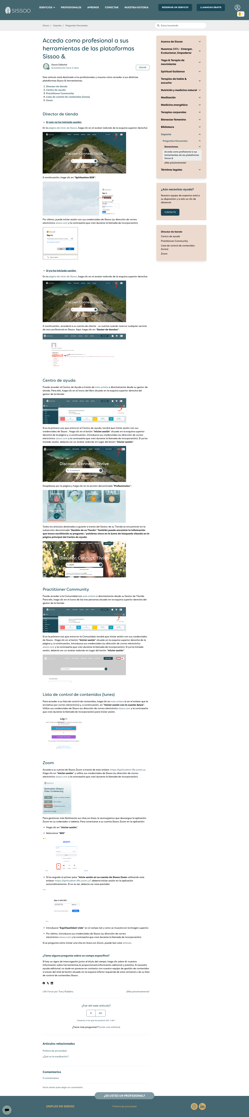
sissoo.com (62, 223)
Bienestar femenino (173, 119)
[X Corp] (48, 983)
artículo (127, 943)
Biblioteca (167, 127)
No (100, 1013)
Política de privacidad (55, 1050)
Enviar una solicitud (109, 1027)
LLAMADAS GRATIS (210, 7)
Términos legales (171, 169)
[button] (237, 7)
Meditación (168, 97)
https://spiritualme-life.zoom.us (127, 769)
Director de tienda (56, 86)
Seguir (142, 67)
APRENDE (94, 8)
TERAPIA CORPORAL (37, 11)
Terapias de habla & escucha (174, 80)
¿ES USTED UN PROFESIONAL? (124, 1096)
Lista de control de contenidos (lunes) (68, 96)
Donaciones (171, 146)
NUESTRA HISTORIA (136, 7)
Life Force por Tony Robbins (58, 991)
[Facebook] (44, 983)
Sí (91, 1013)
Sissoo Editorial (59, 64)
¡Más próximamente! (137, 991)
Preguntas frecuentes (76, 25)
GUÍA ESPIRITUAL (37, 14)
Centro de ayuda (56, 90)
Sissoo (46, 25)
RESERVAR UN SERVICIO (175, 7)
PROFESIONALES (71, 8)
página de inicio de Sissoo (63, 128)
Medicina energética (174, 104)
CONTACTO (170, 212)
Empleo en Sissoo (60, 1106)
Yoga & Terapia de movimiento (172, 62)
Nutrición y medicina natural (179, 90)
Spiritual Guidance (173, 71)
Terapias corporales (173, 112)
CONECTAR (111, 8)
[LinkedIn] (52, 983)
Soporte (57, 25)
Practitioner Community (60, 93)
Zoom (49, 100)
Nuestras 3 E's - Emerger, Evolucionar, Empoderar (177, 50)
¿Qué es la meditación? (56, 1056)
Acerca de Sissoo (172, 41)
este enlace (101, 387)
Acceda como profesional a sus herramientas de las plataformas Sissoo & (181, 155)
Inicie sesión (49, 1087)
